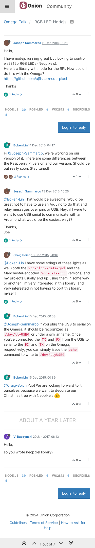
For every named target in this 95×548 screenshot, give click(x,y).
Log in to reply (74, 127)
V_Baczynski (22, 437)
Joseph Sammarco (27, 43)
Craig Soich (21, 255)
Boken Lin (20, 145)
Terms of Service (44, 522)
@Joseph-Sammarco (25, 153)
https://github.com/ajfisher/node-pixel (35, 78)
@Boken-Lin (14, 199)
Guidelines (18, 522)
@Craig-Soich (15, 385)
